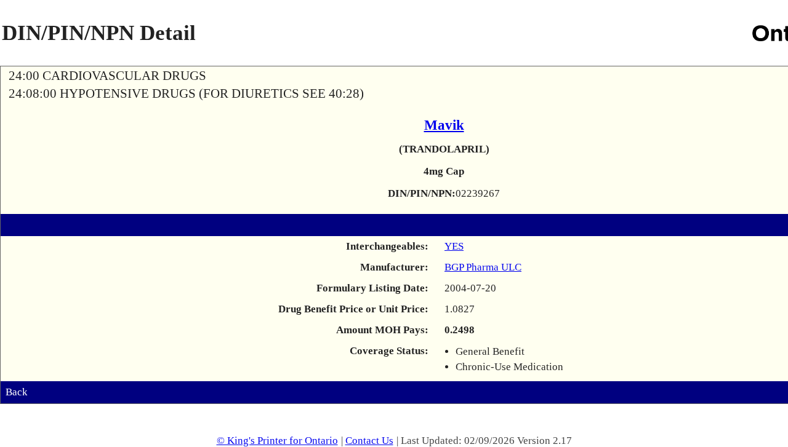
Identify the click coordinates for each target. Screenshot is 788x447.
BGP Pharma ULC (482, 267)
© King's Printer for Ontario (277, 440)
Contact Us (369, 440)
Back (17, 392)
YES (454, 246)
